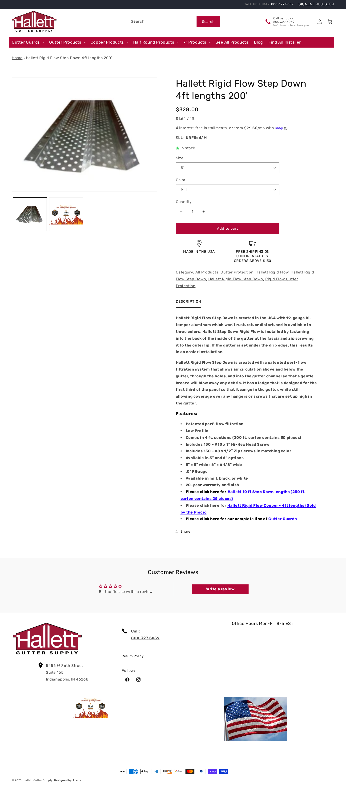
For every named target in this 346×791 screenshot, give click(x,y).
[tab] (188, 301)
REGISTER (325, 4)
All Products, (207, 272)
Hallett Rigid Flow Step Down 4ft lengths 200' (69, 58)
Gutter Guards (282, 519)
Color (180, 180)
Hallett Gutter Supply (38, 780)
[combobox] (161, 21)
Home (17, 58)
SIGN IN (305, 4)
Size (180, 158)
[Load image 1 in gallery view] (30, 214)
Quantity (184, 202)
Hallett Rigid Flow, (273, 272)
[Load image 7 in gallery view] (66, 214)
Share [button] (185, 532)
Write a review (220, 589)
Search (208, 22)
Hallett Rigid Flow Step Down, (236, 279)
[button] (27, 42)
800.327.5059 (284, 22)
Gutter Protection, (238, 272)
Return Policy (133, 656)
